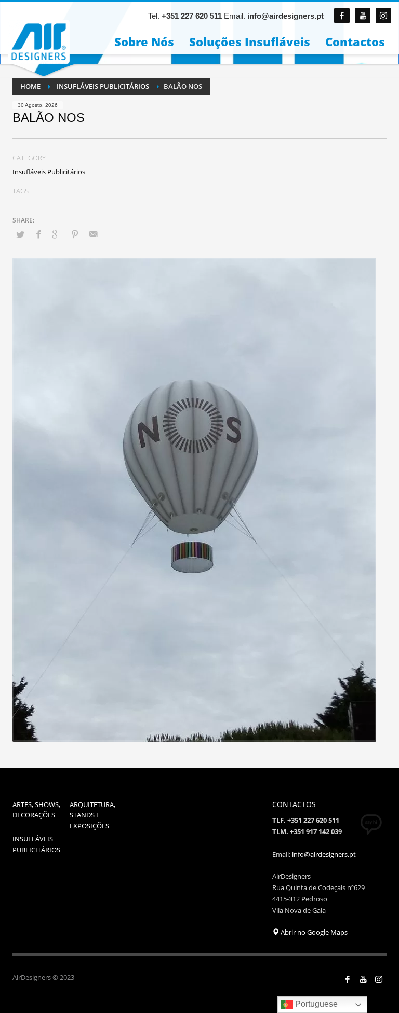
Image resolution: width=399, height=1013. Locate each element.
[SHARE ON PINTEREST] (75, 234)
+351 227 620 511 (192, 15)
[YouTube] (363, 979)
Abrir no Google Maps (313, 932)
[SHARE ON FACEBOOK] (38, 234)
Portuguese (315, 1004)
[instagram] (383, 15)
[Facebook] (342, 15)
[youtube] (362, 15)
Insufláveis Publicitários (48, 171)
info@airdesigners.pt (285, 15)
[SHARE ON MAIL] (93, 234)
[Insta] (379, 979)
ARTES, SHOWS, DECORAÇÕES (36, 810)
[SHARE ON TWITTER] (20, 234)
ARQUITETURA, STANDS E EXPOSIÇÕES (92, 815)
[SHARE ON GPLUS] (56, 234)
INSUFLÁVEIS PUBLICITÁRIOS (36, 844)
